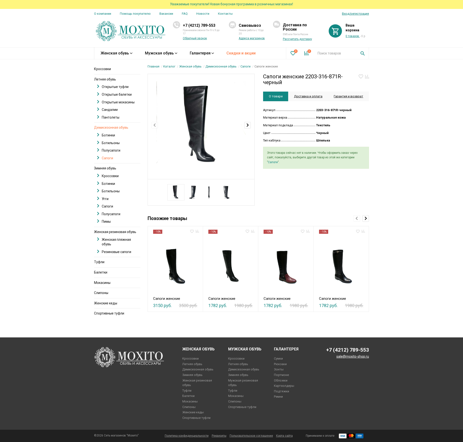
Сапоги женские (166, 298)
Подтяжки (281, 391)
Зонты (279, 369)
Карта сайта (284, 435)
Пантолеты (110, 117)
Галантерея (200, 53)
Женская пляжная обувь (116, 242)
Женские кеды (105, 303)
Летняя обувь (105, 79)
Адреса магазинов (252, 38)
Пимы (106, 221)
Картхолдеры (284, 386)
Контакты (225, 13)
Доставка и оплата (308, 96)
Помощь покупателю (135, 13)
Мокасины (102, 283)
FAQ (185, 13)
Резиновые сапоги (116, 252)
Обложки (280, 380)
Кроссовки (102, 69)
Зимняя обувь (105, 168)
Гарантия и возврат (348, 96)
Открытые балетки (117, 94)
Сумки (278, 358)
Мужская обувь (159, 53)
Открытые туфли (115, 87)
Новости (202, 13)
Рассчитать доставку (297, 39)
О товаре (276, 96)
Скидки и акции (241, 53)
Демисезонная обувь (221, 66)
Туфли (99, 262)
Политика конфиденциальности (187, 435)
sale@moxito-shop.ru (352, 356)
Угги (105, 199)
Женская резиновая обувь (115, 232)
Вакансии (166, 13)
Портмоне (281, 375)
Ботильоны (111, 143)
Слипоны (101, 293)
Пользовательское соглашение (251, 435)
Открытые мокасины (118, 102)
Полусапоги (111, 150)
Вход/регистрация (355, 13)
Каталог (169, 66)
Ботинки (108, 135)
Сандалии (110, 110)
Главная (153, 66)
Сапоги (245, 66)
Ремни (278, 396)
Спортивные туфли (109, 313)
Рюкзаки (280, 364)
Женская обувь (115, 53)
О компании (102, 13)
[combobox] (335, 53)
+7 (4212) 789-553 (199, 25)
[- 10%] (175, 263)
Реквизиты (219, 435)
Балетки (100, 272)
